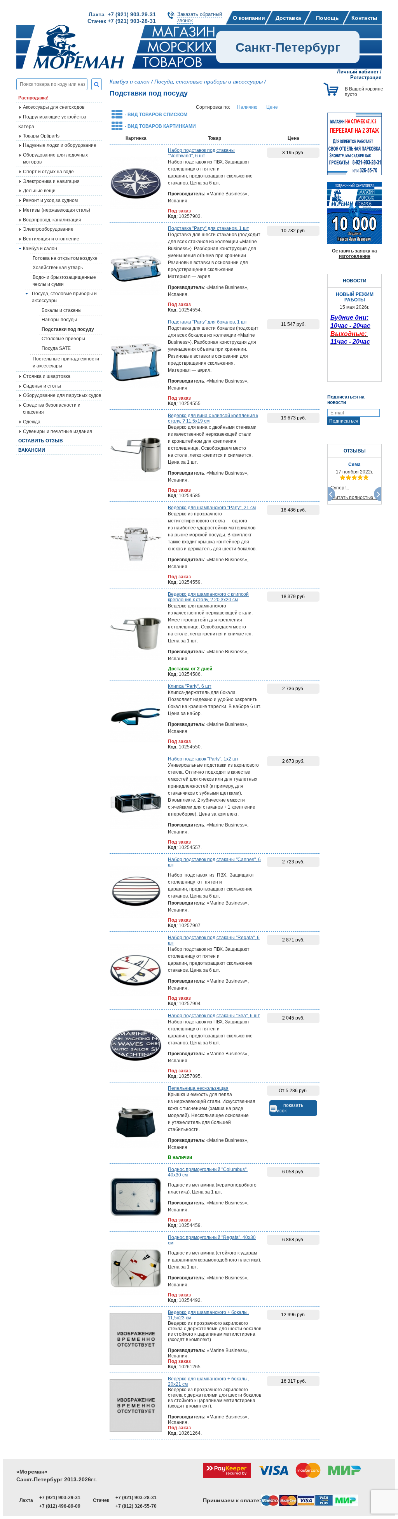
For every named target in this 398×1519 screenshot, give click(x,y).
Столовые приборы (63, 338)
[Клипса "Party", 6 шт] (136, 716)
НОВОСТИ (355, 281)
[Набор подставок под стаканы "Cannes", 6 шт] (136, 892)
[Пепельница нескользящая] (136, 1123)
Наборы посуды (59, 319)
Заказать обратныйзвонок (199, 17)
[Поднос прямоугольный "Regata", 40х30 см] (136, 1269)
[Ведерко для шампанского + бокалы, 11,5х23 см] (136, 1339)
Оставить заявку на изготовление (354, 253)
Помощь (327, 18)
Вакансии (31, 450)
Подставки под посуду (68, 329)
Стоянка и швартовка (46, 376)
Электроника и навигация (51, 181)
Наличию (247, 107)
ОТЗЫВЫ (355, 451)
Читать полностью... (354, 497)
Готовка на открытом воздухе (65, 258)
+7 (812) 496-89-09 (59, 1506)
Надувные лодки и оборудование (59, 145)
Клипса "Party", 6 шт (189, 686)
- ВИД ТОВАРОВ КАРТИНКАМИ (160, 126)
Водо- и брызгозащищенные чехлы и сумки (64, 281)
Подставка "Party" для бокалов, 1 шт (207, 322)
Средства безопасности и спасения (51, 408)
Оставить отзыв (40, 441)
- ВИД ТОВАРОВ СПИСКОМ (156, 114)
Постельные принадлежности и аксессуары (66, 362)
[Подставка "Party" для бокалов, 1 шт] (136, 363)
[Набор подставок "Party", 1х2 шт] (136, 803)
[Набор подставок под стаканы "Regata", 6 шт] (136, 970)
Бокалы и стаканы (62, 310)
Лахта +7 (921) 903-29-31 (122, 14)
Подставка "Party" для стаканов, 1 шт (208, 228)
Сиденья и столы (42, 386)
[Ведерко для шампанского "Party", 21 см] (136, 545)
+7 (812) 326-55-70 (136, 1506)
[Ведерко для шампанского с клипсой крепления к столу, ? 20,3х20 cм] (136, 634)
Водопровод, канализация (52, 220)
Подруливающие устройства (54, 117)
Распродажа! (33, 98)
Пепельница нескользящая (198, 1088)
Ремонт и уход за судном (50, 200)
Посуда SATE (56, 348)
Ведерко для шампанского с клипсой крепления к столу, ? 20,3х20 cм (208, 597)
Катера (26, 126)
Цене (272, 107)
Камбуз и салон (130, 81)
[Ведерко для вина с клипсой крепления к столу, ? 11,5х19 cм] (136, 455)
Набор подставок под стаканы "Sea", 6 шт (214, 1015)
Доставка (288, 18)
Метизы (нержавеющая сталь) (56, 210)
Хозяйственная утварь (58, 267)
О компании (249, 18)
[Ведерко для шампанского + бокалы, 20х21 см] (136, 1406)
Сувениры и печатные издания (57, 431)
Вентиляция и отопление (51, 239)
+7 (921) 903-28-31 (136, 1497)
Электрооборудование (48, 229)
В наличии (180, 1157)
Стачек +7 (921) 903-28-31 (121, 21)
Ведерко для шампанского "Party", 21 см (212, 507)
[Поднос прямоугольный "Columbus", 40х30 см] (136, 1197)
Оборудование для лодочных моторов (55, 158)
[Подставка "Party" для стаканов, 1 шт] (136, 269)
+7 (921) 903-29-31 (59, 1497)
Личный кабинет (358, 72)
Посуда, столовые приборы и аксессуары (64, 297)
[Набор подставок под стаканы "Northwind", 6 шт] (136, 183)
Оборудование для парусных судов (62, 395)
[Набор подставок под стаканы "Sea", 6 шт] (136, 1046)
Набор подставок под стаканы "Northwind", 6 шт (201, 153)
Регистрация (366, 77)
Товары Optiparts (41, 136)
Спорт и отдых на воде (48, 171)
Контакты (364, 18)
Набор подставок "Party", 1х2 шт (203, 759)
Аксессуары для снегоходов (53, 107)
